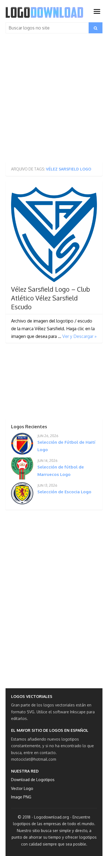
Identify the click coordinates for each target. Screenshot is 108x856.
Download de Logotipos (33, 779)
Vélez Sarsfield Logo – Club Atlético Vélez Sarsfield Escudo (50, 298)
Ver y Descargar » (79, 336)
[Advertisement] (54, 100)
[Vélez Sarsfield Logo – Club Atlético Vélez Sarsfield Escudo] (54, 234)
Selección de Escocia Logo (64, 491)
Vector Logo (22, 788)
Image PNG (21, 797)
